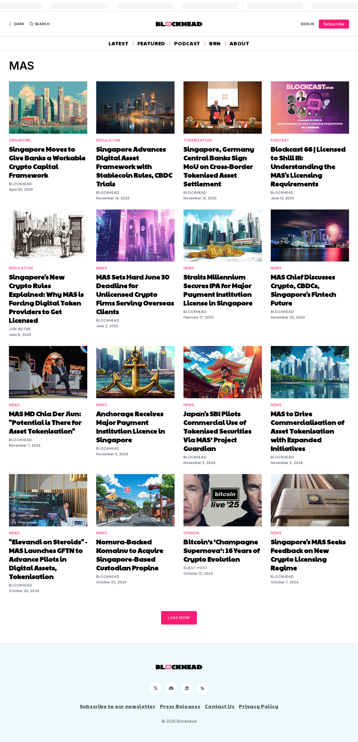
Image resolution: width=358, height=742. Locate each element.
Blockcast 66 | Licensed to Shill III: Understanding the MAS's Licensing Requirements (308, 166)
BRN (215, 43)
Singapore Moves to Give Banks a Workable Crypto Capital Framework (47, 162)
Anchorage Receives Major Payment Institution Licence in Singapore (130, 426)
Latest (118, 43)
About (239, 43)
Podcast (187, 43)
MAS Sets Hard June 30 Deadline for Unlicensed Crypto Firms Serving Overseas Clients (135, 294)
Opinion (191, 533)
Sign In (307, 24)
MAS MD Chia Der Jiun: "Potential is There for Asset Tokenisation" (45, 422)
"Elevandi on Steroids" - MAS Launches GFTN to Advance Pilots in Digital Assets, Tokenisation (48, 559)
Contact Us (219, 706)
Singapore (19, 140)
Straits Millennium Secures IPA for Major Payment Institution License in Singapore (218, 289)
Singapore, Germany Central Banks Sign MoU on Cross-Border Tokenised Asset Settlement (218, 166)
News (101, 268)
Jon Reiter (20, 329)
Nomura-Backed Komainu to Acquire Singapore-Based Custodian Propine (129, 554)
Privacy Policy (258, 706)
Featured (152, 43)
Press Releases (180, 706)
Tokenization (197, 140)
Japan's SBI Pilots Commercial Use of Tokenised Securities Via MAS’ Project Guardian (217, 431)
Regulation (108, 140)
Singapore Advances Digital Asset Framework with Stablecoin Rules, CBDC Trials (134, 166)
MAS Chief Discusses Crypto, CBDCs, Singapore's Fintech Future (303, 289)
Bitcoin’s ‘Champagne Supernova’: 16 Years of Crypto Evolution (221, 550)
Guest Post (195, 568)
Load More (179, 618)
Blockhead (20, 184)
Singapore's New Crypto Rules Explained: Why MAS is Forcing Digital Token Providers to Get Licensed (46, 298)
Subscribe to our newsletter (118, 706)
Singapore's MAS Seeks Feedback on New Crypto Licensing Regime (308, 554)
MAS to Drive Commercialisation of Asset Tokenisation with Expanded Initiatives (307, 431)
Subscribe (334, 24)
